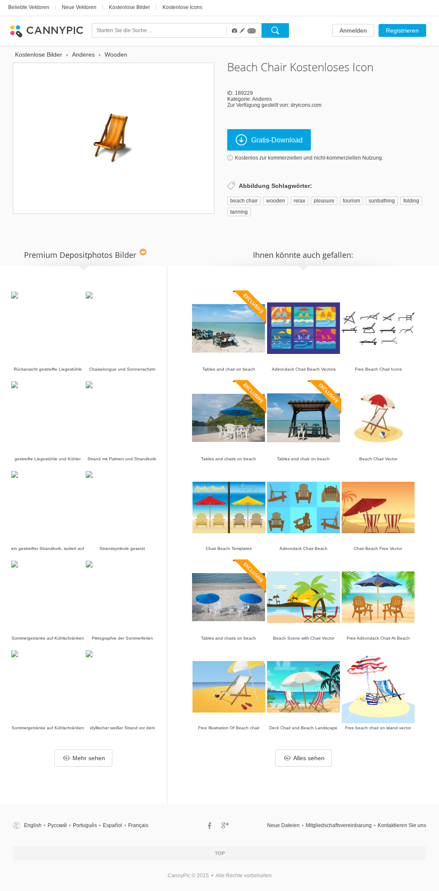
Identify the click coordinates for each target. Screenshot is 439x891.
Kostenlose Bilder (129, 7)
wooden (275, 201)
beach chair (244, 201)
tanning (239, 212)
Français (138, 825)
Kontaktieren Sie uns (402, 825)
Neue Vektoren (79, 7)
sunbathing (382, 201)
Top (220, 853)
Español (112, 825)
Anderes (262, 99)
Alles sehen (309, 758)
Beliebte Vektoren (28, 7)
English (33, 825)
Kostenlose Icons (182, 7)
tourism (351, 201)
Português (85, 825)
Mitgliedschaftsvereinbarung (339, 825)
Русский (57, 825)
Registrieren (402, 30)
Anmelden (353, 30)
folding (411, 201)
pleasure (324, 201)
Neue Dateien (283, 825)
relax (299, 201)
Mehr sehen (88, 758)
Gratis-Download (277, 140)
